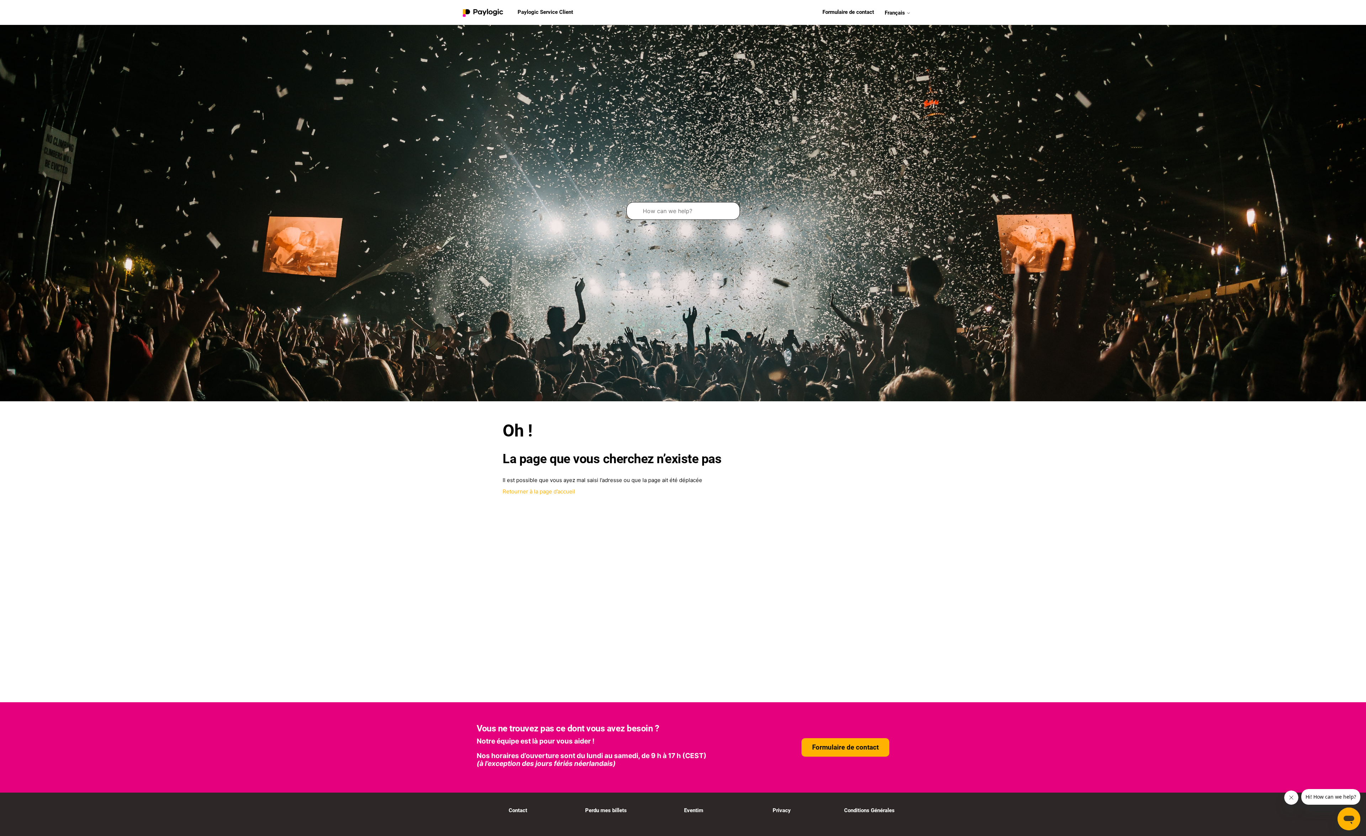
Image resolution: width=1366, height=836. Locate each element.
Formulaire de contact (848, 12)
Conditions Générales (869, 810)
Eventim (693, 810)
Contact (518, 810)
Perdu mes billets (606, 810)
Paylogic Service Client (545, 12)
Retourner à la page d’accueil (539, 491)
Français (895, 12)
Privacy (782, 810)
